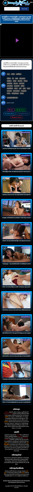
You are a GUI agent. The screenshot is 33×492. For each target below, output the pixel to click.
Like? (11, 110)
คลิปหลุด (7, 412)
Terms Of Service (20, 482)
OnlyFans (20, 436)
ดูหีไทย (22, 86)
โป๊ (13, 78)
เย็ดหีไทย (9, 81)
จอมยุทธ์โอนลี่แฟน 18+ (12, 98)
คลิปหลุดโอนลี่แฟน (8, 413)
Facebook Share (23, 113)
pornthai (9, 91)
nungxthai (23, 91)
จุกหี (20, 88)
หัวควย (25, 81)
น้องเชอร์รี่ (16, 86)
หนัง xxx (16, 83)
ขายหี (24, 88)
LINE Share (21, 110)
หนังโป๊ (12, 74)
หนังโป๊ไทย (18, 74)
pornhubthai (16, 91)
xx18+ (28, 88)
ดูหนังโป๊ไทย (10, 88)
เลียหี (16, 78)
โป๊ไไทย (9, 78)
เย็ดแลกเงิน (22, 78)
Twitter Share (10, 113)
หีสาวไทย (20, 81)
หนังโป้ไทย (9, 83)
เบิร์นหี (14, 81)
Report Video (17, 117)
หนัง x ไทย (21, 83)
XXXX (8, 93)
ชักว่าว (16, 88)
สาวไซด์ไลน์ (9, 86)
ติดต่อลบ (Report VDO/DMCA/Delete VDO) (13, 480)
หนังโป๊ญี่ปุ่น (25, 438)
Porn (8, 74)
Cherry (21, 93)
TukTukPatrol (15, 93)
